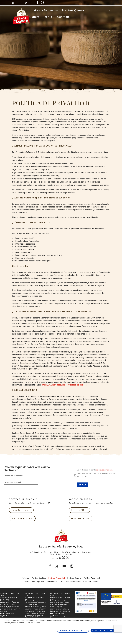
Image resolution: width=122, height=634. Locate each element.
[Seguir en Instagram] (72, 566)
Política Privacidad (56, 578)
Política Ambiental (92, 578)
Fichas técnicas (79, 518)
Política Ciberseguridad (34, 582)
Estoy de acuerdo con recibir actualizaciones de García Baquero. (94, 474)
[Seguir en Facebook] (50, 566)
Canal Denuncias (73, 582)
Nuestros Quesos (73, 11)
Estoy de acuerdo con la (95, 470)
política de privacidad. (104, 470)
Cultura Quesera (40, 17)
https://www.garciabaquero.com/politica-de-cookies (64, 384)
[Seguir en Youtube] (64, 566)
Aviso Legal (52, 582)
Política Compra (74, 578)
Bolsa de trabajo (20, 510)
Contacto (63, 17)
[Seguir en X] (57, 566)
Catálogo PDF (77, 510)
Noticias (25, 578)
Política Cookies (39, 578)
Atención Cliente (90, 582)
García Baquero (45, 11)
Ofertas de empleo (21, 518)
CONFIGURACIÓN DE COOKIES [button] (73, 631)
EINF (62, 582)
